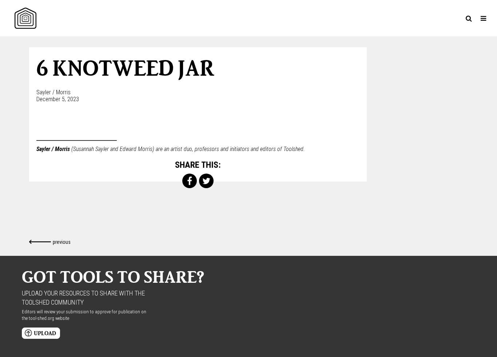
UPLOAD (45, 333)
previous (62, 242)
